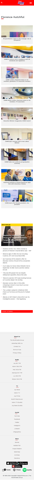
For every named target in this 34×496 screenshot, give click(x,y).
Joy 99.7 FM (17, 363)
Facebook (17, 419)
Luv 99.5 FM (17, 376)
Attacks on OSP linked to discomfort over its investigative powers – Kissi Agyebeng (16, 298)
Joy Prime (17, 396)
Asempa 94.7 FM (17, 373)
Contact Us (17, 346)
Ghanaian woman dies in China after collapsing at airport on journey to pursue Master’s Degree (15, 285)
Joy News (17, 389)
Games (17, 442)
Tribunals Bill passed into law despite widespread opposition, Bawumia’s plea (15, 274)
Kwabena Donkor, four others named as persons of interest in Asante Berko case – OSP (17, 249)
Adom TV (17, 393)
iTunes (18, 470)
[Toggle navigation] (31, 3)
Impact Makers (17, 448)
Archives (17, 455)
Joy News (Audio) (17, 405)
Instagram (17, 425)
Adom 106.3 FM (17, 366)
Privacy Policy (17, 353)
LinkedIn (17, 428)
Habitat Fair (17, 445)
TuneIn (8, 470)
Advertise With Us (17, 343)
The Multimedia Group (17, 340)
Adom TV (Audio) (17, 402)
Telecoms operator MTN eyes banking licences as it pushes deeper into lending (17, 279)
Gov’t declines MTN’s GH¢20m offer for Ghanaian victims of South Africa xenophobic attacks (16, 260)
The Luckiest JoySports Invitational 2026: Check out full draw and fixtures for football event (16, 292)
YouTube (17, 416)
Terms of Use (17, 349)
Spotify (29, 470)
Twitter (17, 422)
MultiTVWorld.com (17, 399)
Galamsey (17, 452)
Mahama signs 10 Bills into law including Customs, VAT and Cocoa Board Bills (15, 255)
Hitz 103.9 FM (17, 369)
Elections (17, 458)
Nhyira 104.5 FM (17, 379)
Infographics (17, 432)
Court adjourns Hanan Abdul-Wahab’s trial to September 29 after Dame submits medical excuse (16, 267)
